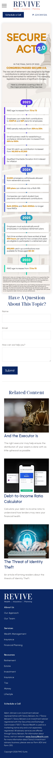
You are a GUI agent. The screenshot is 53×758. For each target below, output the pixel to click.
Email (5, 328)
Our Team (9, 618)
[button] (13, 14)
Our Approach (11, 613)
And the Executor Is (21, 435)
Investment (10, 671)
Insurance (9, 639)
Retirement (10, 660)
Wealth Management (15, 634)
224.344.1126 (40, 14)
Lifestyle (8, 694)
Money (7, 688)
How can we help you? (13, 344)
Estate (7, 666)
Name (5, 311)
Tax (6, 683)
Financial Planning (13, 645)
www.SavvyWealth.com (36, 736)
